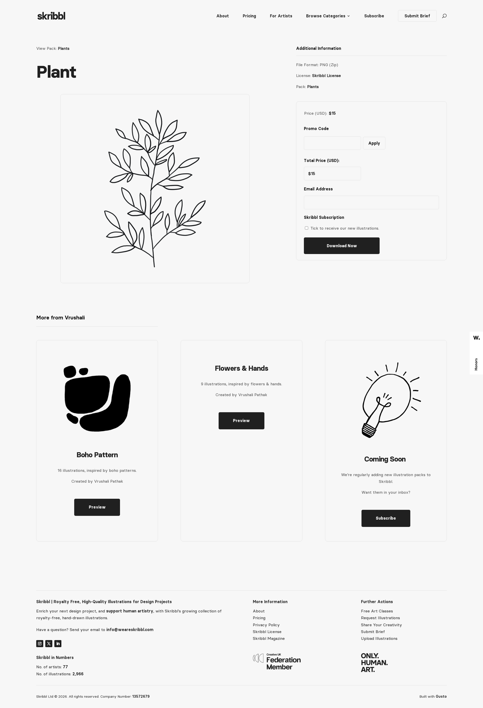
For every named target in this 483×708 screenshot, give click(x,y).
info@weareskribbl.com (129, 629)
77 (65, 666)
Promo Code (316, 128)
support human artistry (129, 610)
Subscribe (374, 16)
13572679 (141, 696)
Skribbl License (326, 75)
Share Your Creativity (381, 624)
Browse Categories (325, 16)
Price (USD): (315, 113)
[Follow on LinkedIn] (57, 643)
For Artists (281, 16)
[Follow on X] (48, 643)
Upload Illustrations (379, 638)
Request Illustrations (380, 617)
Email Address (319, 188)
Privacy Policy (266, 624)
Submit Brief (417, 15)
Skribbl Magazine (269, 638)
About (222, 16)
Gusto (441, 696)
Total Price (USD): (321, 160)
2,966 (78, 673)
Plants (63, 48)
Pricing (249, 16)
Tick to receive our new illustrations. (344, 228)
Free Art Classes (377, 610)
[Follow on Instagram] (39, 643)
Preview (97, 507)
